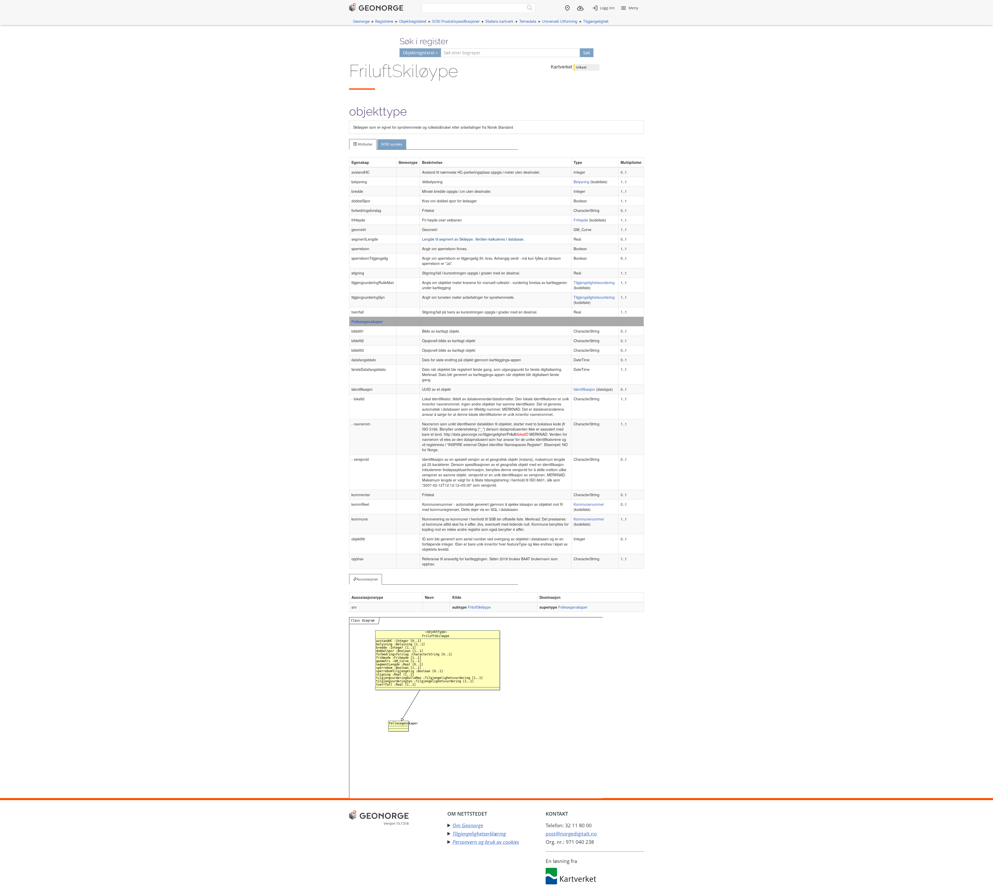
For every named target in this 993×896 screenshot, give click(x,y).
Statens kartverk (499, 21)
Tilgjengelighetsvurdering (594, 282)
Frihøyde (581, 220)
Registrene (384, 21)
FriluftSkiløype (479, 607)
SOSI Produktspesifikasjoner (456, 21)
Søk (586, 53)
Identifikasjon (584, 389)
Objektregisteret (412, 21)
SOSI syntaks (391, 144)
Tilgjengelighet (595, 21)
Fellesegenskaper (367, 321)
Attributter (364, 144)
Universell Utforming (559, 21)
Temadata (527, 21)
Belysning (581, 181)
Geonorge (361, 21)
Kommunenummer (589, 504)
